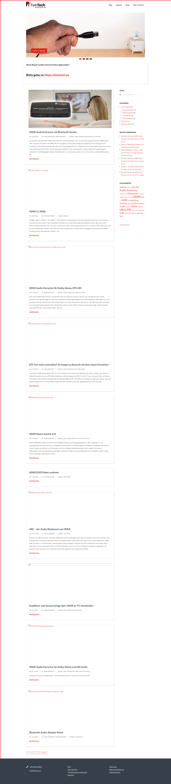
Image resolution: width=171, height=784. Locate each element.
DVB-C (142, 193)
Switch (140, 206)
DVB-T (121, 197)
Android (123, 187)
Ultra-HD (97, 136)
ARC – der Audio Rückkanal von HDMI (49, 528)
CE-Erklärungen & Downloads (77, 772)
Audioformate (124, 193)
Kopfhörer (134, 200)
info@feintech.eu (35, 770)
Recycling (71, 775)
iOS (128, 200)
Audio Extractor (80, 136)
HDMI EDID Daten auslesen (44, 472)
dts (76, 369)
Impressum (113, 767)
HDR (124, 200)
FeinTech (124, 121)
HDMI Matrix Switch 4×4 (42, 433)
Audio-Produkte (49, 136)
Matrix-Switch (72, 438)
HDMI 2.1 (66, 216)
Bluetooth (90, 136)
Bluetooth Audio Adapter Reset (46, 732)
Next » (44, 752)
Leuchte (123, 203)
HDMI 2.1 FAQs (37, 211)
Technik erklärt (49, 216)
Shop (127, 5)
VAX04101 (134, 213)
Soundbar (128, 206)
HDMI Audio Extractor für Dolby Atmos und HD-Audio (58, 666)
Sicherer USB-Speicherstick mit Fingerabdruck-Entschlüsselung (132, 152)
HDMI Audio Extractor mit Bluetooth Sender (53, 131)
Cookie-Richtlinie (114, 772)
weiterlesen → (34, 159)
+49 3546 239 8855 (36, 767)
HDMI (76, 292)
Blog (110, 5)
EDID (65, 477)
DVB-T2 (125, 197)
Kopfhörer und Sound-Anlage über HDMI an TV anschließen (61, 605)
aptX (133, 187)
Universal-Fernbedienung (137, 210)
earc (79, 369)
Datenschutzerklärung (116, 769)
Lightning (130, 203)
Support (119, 5)
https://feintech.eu (56, 74)
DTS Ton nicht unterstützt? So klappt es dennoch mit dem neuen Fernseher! (69, 364)
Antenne (129, 187)
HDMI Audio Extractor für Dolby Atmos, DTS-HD (55, 287)
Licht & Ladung (128, 118)
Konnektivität (127, 115)
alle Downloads (125, 225)
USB (122, 212)
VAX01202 (127, 213)
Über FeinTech (138, 5)
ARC (65, 533)
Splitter (80, 438)
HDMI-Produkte (60, 136)
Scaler (81, 671)
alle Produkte (125, 107)
